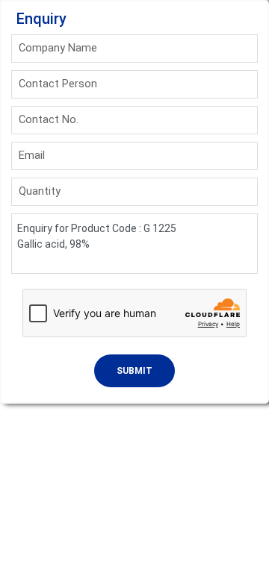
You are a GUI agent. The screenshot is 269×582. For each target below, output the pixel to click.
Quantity (40, 191)
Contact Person (58, 83)
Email (32, 155)
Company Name (58, 47)
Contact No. (48, 119)
